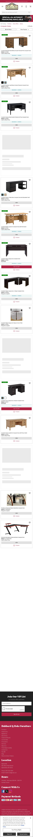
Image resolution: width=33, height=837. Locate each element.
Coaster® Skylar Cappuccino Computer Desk (10, 258)
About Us (4, 745)
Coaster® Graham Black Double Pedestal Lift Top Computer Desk (15, 117)
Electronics (4, 735)
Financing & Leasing (7, 747)
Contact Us (4, 749)
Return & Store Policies (8, 756)
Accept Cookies (23, 834)
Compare (17, 61)
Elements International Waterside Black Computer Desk (12, 537)
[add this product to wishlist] (30, 36)
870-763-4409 (9, 770)
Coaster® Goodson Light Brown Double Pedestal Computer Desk (15, 85)
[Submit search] (29, 12)
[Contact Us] (26, 6)
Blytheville (4, 763)
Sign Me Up (16, 714)
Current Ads (5, 739)
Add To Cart (16, 266)
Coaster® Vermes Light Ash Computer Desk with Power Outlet (14, 433)
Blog (3, 753)
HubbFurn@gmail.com (11, 772)
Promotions (5, 741)
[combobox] (24, 29)
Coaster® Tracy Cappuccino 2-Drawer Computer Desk (12, 400)
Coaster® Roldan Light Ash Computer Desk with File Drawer (13, 226)
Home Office (15, 23)
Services (4, 743)
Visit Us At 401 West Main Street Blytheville (16, 1)
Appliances (4, 733)
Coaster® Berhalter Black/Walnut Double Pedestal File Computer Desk (16, 50)
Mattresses (5, 731)
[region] (16, 826)
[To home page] (12, 6)
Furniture (9, 23)
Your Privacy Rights (16, 829)
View (16, 58)
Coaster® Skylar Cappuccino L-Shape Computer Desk (12, 291)
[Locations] (22, 6)
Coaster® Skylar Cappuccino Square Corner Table (11, 322)
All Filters (9, 29)
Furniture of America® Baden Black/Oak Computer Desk (13, 508)
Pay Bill (3, 751)
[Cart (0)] (30, 6)
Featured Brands (6, 737)
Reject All (9, 834)
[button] (2, 6)
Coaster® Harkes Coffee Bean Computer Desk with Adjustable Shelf (15, 197)
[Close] (30, 818)
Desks (21, 23)
